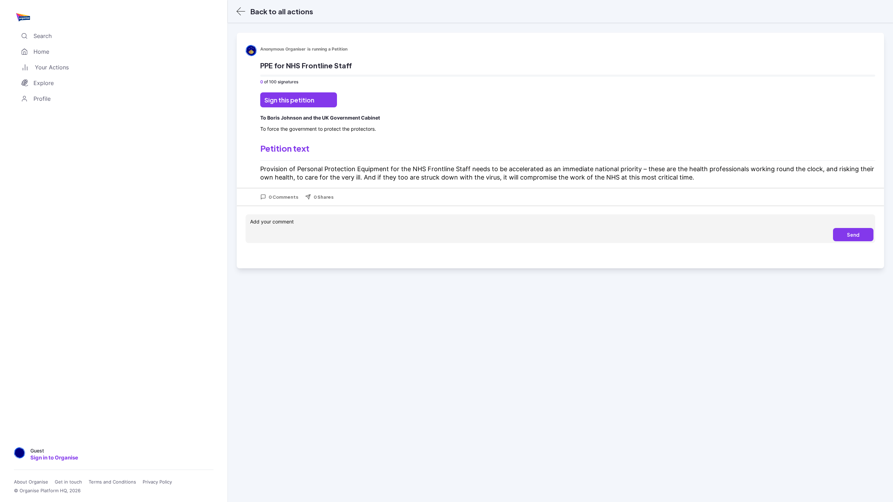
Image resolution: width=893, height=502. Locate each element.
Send (853, 234)
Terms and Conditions (112, 482)
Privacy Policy (157, 482)
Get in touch (68, 482)
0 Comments (283, 197)
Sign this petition (289, 100)
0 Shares (323, 197)
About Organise (31, 482)
